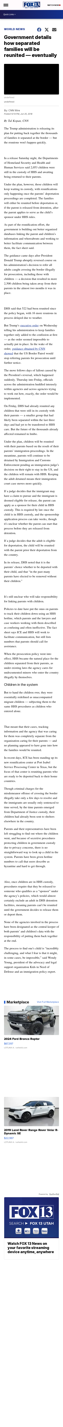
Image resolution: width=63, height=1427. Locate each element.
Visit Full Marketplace (48, 1002)
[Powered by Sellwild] (54, 1194)
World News (14, 29)
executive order (29, 325)
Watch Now (53, 5)
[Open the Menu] (6, 5)
